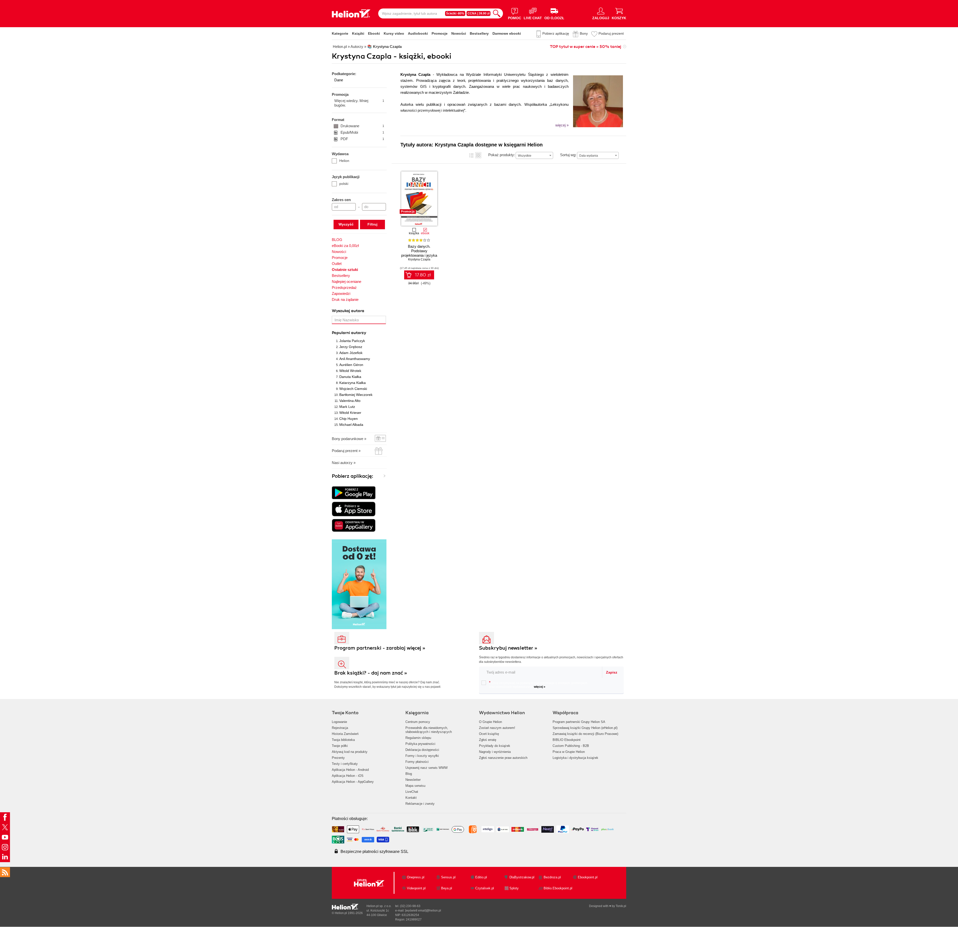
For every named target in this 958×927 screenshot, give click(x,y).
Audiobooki (418, 33)
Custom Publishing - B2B (571, 746)
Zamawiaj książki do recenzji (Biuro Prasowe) (585, 734)
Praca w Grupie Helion (569, 752)
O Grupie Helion (490, 722)
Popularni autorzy (349, 332)
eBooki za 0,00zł (345, 245)
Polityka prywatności (420, 744)
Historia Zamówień (345, 734)
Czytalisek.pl (484, 888)
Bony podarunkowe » (349, 439)
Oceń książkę (489, 734)
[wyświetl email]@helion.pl (423, 910)
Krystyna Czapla (419, 259)
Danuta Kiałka (350, 377)
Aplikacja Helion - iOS (347, 776)
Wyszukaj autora (348, 310)
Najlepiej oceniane (346, 281)
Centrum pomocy (417, 722)
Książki (358, 33)
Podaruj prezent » (346, 451)
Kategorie (340, 33)
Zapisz (611, 672)
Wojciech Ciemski (353, 389)
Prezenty (338, 758)
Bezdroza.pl (552, 877)
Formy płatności (417, 762)
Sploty (514, 888)
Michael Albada (351, 425)
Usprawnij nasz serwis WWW (426, 768)
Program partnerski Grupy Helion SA (579, 722)
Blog (408, 774)
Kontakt (411, 798)
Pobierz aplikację (555, 33)
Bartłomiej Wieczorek (355, 395)
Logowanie (339, 722)
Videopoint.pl (416, 888)
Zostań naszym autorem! (497, 728)
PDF (362, 139)
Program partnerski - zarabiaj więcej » (379, 648)
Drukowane (362, 126)
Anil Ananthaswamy (354, 359)
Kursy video (394, 33)
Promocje (440, 33)
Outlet (337, 263)
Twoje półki (340, 746)
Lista (472, 155)
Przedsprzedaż (344, 287)
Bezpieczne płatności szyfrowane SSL (374, 851)
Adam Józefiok (350, 353)
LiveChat (411, 792)
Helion (344, 161)
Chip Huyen (348, 419)
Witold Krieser (350, 413)
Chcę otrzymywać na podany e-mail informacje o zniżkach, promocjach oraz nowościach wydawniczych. (538, 685)
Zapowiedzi (341, 293)
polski (343, 184)
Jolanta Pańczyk (352, 341)
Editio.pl (481, 877)
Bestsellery (479, 33)
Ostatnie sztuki (345, 269)
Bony (584, 33)
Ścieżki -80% (455, 13)
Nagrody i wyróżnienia (495, 752)
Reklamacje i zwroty (420, 804)
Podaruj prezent (611, 33)
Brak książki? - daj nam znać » (370, 673)
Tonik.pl (621, 906)
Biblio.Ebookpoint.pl (558, 888)
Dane (338, 80)
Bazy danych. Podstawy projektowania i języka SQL (419, 253)
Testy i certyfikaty (345, 764)
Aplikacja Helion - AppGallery (353, 782)
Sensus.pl (448, 877)
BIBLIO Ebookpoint (567, 740)
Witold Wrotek (350, 371)
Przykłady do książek (494, 746)
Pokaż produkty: (501, 155)
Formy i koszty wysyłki (422, 756)
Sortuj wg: (568, 155)
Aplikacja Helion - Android (350, 770)
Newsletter (413, 780)
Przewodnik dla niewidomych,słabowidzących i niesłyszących (428, 730)
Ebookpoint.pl (588, 877)
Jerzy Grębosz (350, 347)
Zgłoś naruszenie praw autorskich (503, 758)
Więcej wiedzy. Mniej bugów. (359, 103)
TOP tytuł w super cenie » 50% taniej (585, 46)
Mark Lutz (347, 407)
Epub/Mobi (362, 132)
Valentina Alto (349, 401)
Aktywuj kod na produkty (349, 752)
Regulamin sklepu (418, 738)
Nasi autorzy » (344, 463)
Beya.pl (446, 888)
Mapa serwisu (415, 786)
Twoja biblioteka (343, 740)
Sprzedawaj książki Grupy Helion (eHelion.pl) (585, 728)
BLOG (337, 239)
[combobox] (534, 155)
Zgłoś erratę (487, 740)
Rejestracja (340, 728)
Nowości (458, 33)
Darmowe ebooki (506, 33)
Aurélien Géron (351, 365)
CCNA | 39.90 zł (478, 13)
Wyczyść (346, 224)
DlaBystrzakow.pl (521, 877)
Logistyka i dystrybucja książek (575, 758)
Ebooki (374, 33)
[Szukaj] (496, 13)
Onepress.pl (415, 877)
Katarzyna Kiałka (352, 383)
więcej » (539, 687)
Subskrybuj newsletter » (508, 648)
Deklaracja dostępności (422, 750)
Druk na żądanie (345, 299)
